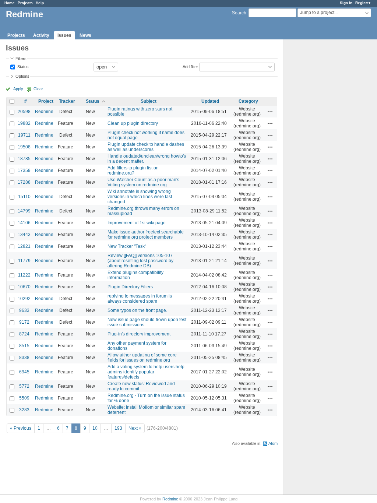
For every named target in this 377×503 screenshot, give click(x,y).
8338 (24, 357)
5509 (24, 398)
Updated (210, 101)
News (85, 35)
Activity (41, 35)
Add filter (190, 66)
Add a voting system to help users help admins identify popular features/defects (146, 372)
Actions (270, 112)
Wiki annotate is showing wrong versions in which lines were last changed (140, 196)
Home (9, 3)
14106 (24, 222)
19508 (24, 147)
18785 (24, 158)
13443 (24, 234)
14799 (24, 211)
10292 (24, 298)
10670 (24, 286)
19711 (24, 135)
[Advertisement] (320, 155)
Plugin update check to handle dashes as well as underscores (146, 147)
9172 (24, 322)
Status (22, 66)
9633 (24, 310)
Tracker (67, 101)
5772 (24, 386)
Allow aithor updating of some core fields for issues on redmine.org (142, 357)
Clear (38, 89)
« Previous (20, 428)
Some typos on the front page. (137, 310)
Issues (64, 35)
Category (248, 101)
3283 (24, 409)
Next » (134, 428)
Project (45, 101)
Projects (25, 3)
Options (22, 76)
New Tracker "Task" (127, 246)
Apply (18, 89)
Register (362, 3)
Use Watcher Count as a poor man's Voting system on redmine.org (143, 182)
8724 (24, 334)
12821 (24, 246)
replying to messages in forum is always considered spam (140, 298)
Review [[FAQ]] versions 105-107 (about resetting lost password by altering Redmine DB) (140, 260)
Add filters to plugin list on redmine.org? (133, 170)
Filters (21, 58)
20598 (24, 111)
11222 (24, 275)
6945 (24, 371)
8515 (24, 345)
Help (40, 3)
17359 (24, 170)
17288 (24, 182)
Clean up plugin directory (133, 123)
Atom (273, 443)
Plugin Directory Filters (130, 286)
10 (95, 428)
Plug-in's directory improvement (139, 334)
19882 (24, 123)
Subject (148, 101)
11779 (24, 260)
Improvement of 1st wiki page (137, 222)
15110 (24, 196)
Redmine (44, 111)
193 (118, 428)
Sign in (346, 3)
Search (239, 12)
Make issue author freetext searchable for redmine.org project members (146, 234)
